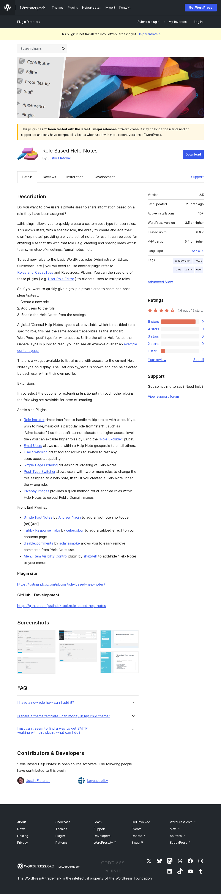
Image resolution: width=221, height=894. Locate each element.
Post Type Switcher (39, 471)
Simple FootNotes (38, 517)
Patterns (61, 842)
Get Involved (141, 822)
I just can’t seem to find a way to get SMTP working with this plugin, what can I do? (52, 730)
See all (198, 359)
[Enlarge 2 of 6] (49, 663)
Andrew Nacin (69, 517)
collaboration (182, 260)
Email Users (33, 445)
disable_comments (38, 543)
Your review (157, 359)
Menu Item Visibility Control (45, 556)
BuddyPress (180, 842)
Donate (139, 836)
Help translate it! (149, 34)
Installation (75, 177)
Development (104, 177)
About (21, 822)
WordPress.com (183, 822)
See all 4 (198, 250)
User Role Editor (61, 279)
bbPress (177, 836)
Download (193, 154)
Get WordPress (201, 7)
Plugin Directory (28, 22)
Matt (175, 829)
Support (197, 177)
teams (189, 269)
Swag (137, 842)
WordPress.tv (105, 842)
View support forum (163, 396)
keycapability (97, 780)
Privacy (22, 842)
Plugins (60, 836)
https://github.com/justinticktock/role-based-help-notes (61, 605)
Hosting (22, 836)
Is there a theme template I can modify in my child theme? (63, 716)
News (21, 829)
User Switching (35, 452)
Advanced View (160, 282)
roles (178, 269)
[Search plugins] (63, 48)
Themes (61, 829)
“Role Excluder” (111, 439)
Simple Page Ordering (41, 465)
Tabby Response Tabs (42, 530)
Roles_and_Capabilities (35, 272)
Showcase (62, 822)
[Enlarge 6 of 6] (133, 657)
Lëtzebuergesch (69, 866)
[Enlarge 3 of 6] (91, 636)
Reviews (49, 177)
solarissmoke (69, 543)
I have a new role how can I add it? (45, 702)
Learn (98, 822)
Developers (102, 836)
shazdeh (90, 556)
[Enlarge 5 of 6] (133, 636)
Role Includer (34, 420)
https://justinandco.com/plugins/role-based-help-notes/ (61, 584)
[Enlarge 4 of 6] (91, 649)
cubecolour (75, 530)
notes (198, 260)
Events (136, 829)
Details (27, 177)
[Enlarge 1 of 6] (49, 636)
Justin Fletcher (59, 158)
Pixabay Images (36, 491)
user (199, 269)
